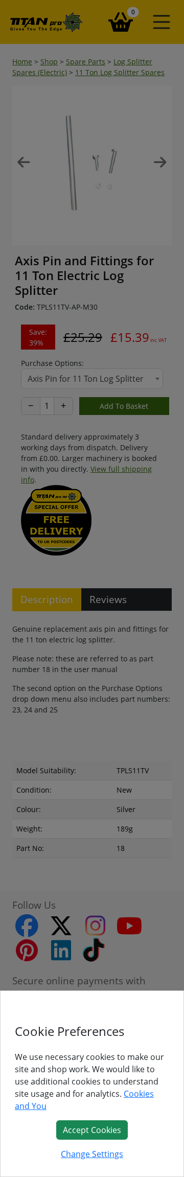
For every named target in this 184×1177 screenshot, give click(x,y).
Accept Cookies (92, 1130)
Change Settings (92, 1154)
